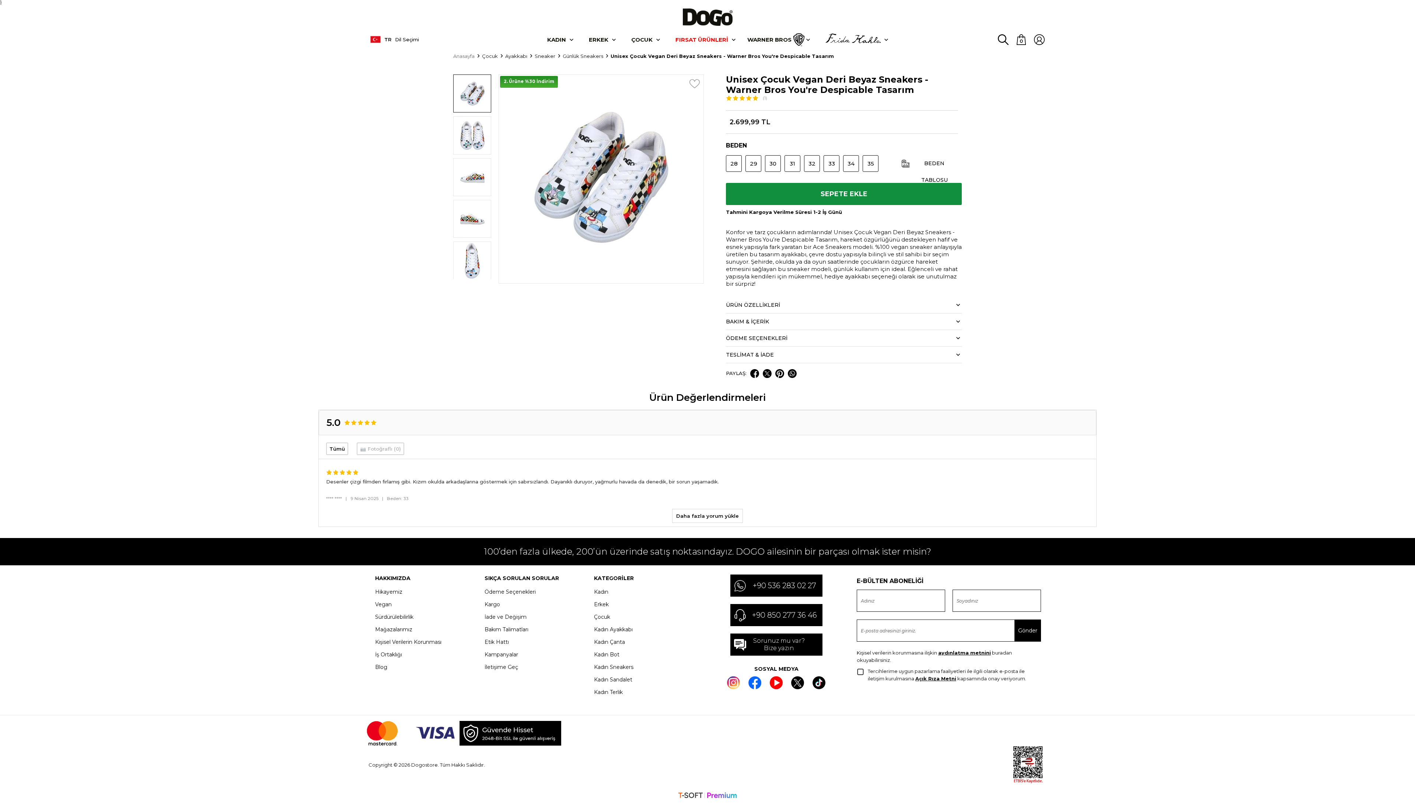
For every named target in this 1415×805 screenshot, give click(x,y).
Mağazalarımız (393, 629)
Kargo (492, 604)
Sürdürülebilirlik (394, 617)
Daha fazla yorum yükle (707, 516)
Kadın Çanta (609, 642)
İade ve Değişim (506, 617)
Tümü (337, 449)
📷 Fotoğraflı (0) (380, 449)
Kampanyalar (501, 654)
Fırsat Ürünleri (701, 39)
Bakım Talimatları (506, 629)
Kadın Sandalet (613, 679)
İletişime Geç (501, 667)
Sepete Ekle (844, 194)
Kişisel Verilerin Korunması (408, 642)
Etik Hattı (497, 642)
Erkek (598, 39)
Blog (381, 667)
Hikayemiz (388, 592)
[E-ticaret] (707, 796)
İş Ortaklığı (388, 654)
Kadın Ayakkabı (613, 629)
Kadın (556, 39)
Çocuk (642, 39)
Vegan (383, 604)
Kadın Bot (606, 654)
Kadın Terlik (608, 692)
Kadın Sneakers (613, 667)
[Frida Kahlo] (853, 40)
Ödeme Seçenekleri (510, 592)
